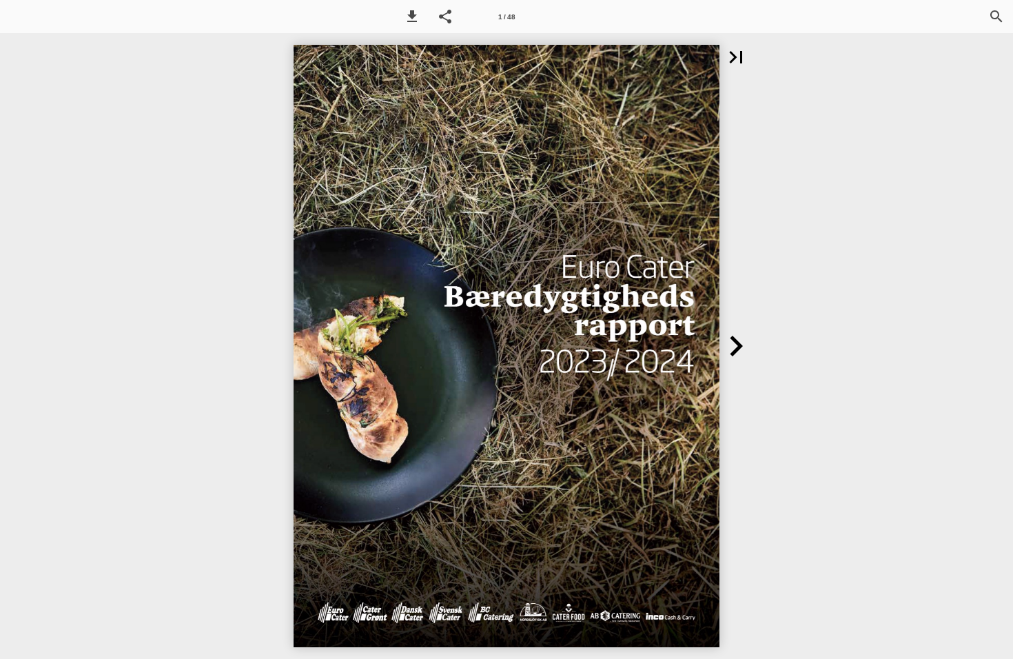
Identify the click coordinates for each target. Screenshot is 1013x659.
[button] (412, 16)
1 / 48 (506, 17)
